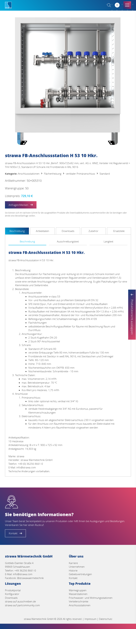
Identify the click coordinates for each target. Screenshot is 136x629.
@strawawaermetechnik (30, 578)
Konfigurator (12, 594)
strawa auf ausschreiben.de (20, 601)
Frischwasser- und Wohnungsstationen (90, 597)
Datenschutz (105, 619)
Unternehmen (77, 566)
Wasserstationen (78, 594)
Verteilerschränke (78, 601)
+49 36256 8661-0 (25, 570)
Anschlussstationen (28, 173)
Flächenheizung (52, 173)
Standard (105, 173)
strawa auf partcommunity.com (22, 605)
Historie (73, 570)
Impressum (90, 619)
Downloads (11, 597)
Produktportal (13, 590)
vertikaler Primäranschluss (80, 173)
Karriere (73, 563)
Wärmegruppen (77, 590)
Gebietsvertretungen (80, 574)
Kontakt (73, 578)
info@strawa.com (22, 574)
